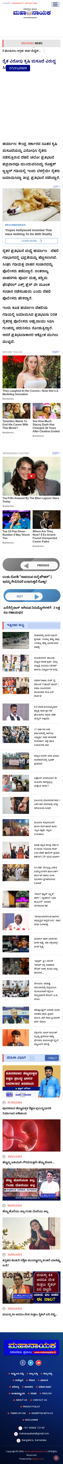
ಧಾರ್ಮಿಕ (44, 1380)
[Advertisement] (31, 106)
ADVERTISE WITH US (42, 1413)
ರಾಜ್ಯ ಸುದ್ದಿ (33, 1373)
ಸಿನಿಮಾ (34, 1393)
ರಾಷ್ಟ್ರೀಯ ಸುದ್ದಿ (17, 1373)
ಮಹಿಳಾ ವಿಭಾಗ (45, 1386)
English (47, 1393)
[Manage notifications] (56, 1458)
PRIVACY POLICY (31, 1406)
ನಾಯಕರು (29, 1386)
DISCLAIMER (31, 1419)
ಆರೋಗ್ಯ (15, 1386)
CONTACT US (40, 1399)
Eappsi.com (38, 1458)
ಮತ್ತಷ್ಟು (51, 1058)
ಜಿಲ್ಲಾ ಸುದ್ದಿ (47, 1373)
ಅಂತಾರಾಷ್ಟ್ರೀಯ (18, 1393)
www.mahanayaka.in (35, 1451)
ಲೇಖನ (32, 1380)
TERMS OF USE (18, 1413)
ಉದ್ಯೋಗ (19, 1380)
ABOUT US (21, 1399)
